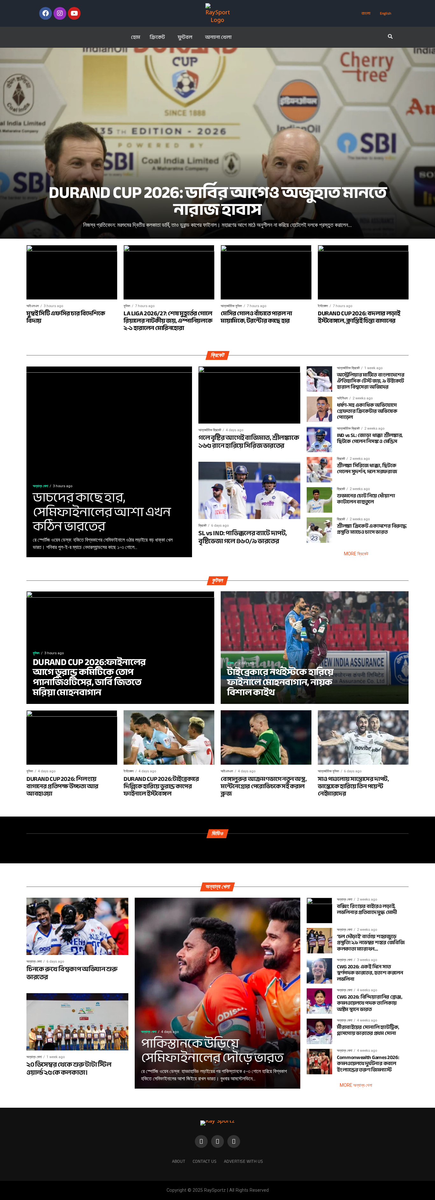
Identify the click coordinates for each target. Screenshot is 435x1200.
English (385, 13)
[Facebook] (45, 13)
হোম (135, 37)
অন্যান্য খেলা (218, 37)
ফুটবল (185, 37)
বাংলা (365, 13)
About (178, 1161)
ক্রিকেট (157, 37)
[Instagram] (59, 13)
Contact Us (205, 1161)
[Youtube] (74, 13)
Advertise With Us (243, 1161)
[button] (159, 37)
